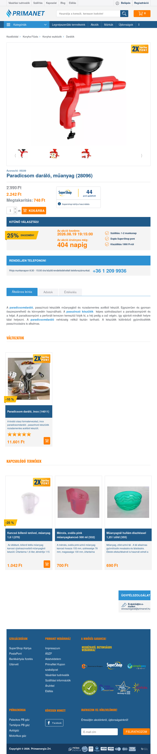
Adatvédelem (53, 659)
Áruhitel (49, 686)
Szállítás (38, 3)
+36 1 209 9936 (109, 270)
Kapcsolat (51, 3)
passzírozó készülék (79, 311)
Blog (63, 3)
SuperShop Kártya (20, 648)
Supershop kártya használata (75, 203)
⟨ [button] (15, 155)
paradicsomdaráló (21, 307)
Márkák (108, 24)
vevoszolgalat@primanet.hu (135, 608)
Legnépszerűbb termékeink (68, 24)
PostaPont (15, 653)
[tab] (22, 292)
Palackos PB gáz (19, 719)
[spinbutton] (10, 210)
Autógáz (14, 730)
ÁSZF (48, 653)
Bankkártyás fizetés (21, 659)
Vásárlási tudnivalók (19, 3)
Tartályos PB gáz (19, 725)
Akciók (95, 24)
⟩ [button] (141, 155)
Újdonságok (126, 24)
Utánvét (14, 664)
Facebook (57, 722)
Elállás (72, 3)
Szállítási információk (58, 680)
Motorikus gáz (17, 736)
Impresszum (52, 648)
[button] (15, 208)
